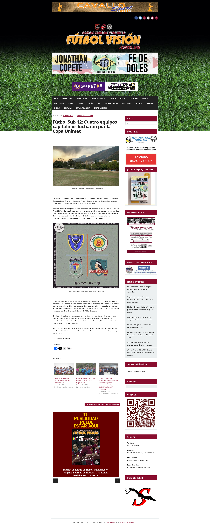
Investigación (126, 103)
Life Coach (150, 103)
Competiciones (59, 103)
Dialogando (134, 99)
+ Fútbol (80, 103)
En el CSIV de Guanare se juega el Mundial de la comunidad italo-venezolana (139, 289)
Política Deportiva (111, 103)
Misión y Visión (82, 99)
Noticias (145, 99)
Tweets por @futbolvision (136, 371)
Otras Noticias (114, 404)
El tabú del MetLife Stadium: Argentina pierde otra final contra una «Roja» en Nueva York (140, 309)
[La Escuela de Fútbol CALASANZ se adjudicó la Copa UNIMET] (64, 369)
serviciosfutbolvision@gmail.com (138, 467)
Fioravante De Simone (85, 116)
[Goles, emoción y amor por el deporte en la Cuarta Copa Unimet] (86, 369)
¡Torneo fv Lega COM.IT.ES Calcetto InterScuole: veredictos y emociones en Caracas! (141, 352)
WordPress (111, 522)
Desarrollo (68, 108)
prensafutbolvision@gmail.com (138, 460)
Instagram (148, 18)
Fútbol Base (104, 404)
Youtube (144, 18)
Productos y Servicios (98, 99)
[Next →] (117, 480)
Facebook (136, 18)
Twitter (140, 18)
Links (99, 103)
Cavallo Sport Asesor (83, 108)
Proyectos (139, 103)
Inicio (56, 99)
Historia (57, 108)
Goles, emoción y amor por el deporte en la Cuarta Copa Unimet (85, 380)
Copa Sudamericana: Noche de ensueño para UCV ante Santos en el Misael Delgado (140, 299)
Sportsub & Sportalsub (128, 522)
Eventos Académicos (100, 108)
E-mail (152, 18)
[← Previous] (55, 480)
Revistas (123, 99)
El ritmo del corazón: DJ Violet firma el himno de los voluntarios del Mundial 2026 (140, 334)
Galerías (90, 103)
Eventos (70, 103)
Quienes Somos (67, 99)
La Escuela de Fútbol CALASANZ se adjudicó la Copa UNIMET (63, 380)
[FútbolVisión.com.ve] (105, 49)
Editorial (113, 99)
